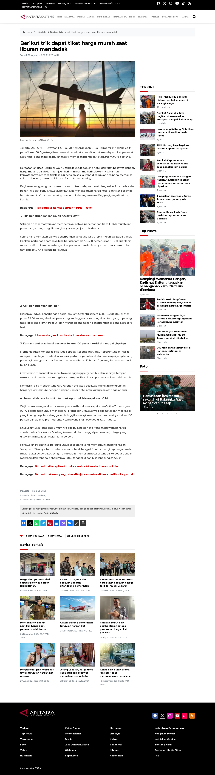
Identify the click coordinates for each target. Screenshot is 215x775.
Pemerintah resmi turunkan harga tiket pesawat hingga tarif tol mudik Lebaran (116, 582)
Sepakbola (71, 755)
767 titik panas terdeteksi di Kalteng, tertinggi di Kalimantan (174, 351)
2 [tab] (162, 413)
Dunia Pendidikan (170, 17)
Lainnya (184, 17)
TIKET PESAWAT (35, 536)
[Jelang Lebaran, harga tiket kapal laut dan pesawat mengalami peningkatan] (77, 654)
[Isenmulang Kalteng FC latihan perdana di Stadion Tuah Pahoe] (147, 133)
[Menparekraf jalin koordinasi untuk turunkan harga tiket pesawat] (37, 654)
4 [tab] (172, 413)
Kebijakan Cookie (165, 739)
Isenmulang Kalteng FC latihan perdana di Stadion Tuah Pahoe (175, 132)
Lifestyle (154, 17)
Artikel (90, 17)
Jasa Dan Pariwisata (77, 744)
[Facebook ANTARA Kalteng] (158, 3)
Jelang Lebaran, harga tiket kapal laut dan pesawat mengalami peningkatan (76, 673)
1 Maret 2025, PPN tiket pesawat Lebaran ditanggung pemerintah (74, 582)
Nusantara (26, 755)
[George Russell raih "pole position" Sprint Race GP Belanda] (147, 216)
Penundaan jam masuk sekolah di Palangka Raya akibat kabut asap (163, 399)
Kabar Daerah (103, 17)
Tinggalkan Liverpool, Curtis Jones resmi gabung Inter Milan (174, 199)
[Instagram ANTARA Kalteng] (170, 3)
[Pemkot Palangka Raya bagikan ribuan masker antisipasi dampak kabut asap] (147, 117)
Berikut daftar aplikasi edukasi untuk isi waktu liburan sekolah (77, 466)
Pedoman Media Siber (168, 750)
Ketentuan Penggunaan (169, 728)
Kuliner (114, 739)
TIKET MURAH (55, 536)
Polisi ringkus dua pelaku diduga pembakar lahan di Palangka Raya (172, 100)
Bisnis (132, 17)
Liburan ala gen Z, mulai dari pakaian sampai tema (69, 335)
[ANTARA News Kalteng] (37, 17)
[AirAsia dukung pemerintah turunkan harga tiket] (77, 607)
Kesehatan (116, 755)
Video (23, 750)
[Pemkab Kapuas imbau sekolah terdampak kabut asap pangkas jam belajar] (147, 164)
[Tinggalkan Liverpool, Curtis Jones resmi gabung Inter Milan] (147, 200)
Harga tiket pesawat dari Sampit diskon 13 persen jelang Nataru (35, 582)
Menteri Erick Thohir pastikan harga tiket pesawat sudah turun (33, 626)
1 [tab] (157, 413)
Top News (50, 3)
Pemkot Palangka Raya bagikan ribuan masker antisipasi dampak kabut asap (174, 116)
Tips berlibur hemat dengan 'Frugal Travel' (64, 207)
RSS (157, 755)
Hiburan (114, 750)
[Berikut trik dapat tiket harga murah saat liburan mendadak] (167, 257)
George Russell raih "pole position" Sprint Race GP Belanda (172, 215)
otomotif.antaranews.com (34, 7)
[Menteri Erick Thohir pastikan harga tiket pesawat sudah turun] (37, 607)
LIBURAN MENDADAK (78, 536)
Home (29, 32)
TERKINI (147, 87)
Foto (144, 366)
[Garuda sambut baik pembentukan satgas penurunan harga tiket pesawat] (117, 607)
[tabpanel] (167, 393)
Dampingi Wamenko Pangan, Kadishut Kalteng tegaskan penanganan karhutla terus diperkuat (163, 284)
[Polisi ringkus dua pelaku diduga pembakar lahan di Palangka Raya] (147, 101)
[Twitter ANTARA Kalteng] (164, 3)
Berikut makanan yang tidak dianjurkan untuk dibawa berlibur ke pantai (84, 474)
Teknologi (116, 744)
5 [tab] (176, 413)
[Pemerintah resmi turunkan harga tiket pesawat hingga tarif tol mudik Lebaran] (117, 564)
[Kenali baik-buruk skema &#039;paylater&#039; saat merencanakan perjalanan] (117, 654)
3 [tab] (167, 413)
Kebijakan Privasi (165, 733)
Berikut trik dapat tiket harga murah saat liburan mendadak (84, 32)
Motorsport (117, 728)
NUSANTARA (69, 17)
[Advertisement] (77, 278)
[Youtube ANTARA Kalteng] (177, 3)
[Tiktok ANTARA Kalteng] (183, 3)
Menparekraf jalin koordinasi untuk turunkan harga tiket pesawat (37, 673)
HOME (59, 17)
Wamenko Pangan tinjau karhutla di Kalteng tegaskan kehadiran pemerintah (174, 319)
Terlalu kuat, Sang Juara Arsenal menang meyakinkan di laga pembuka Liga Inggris (174, 302)
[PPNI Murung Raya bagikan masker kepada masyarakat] (147, 149)
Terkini (25, 3)
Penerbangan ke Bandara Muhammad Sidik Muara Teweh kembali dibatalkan (173, 335)
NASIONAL (81, 17)
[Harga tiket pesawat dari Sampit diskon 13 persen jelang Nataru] (37, 564)
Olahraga (142, 17)
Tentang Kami (64, 3)
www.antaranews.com (85, 3)
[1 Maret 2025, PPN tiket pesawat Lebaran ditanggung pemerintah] (77, 564)
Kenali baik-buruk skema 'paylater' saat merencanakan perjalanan (115, 673)
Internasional (120, 17)
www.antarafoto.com (109, 3)
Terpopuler (36, 3)
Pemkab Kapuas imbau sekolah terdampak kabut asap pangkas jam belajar (172, 163)
